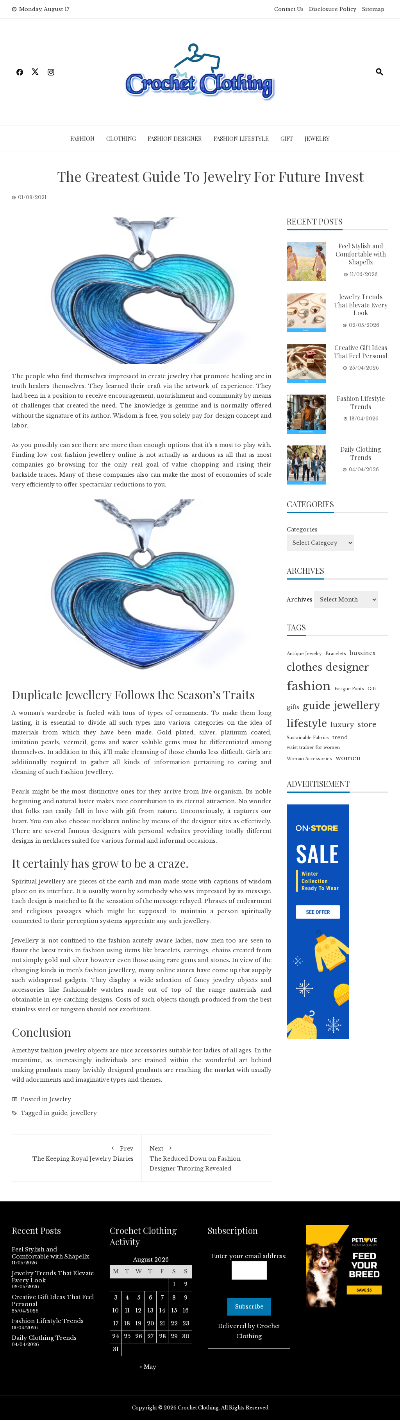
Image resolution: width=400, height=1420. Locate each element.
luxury (342, 724)
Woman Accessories (309, 758)
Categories (302, 529)
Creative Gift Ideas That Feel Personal (361, 351)
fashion (309, 686)
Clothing (121, 138)
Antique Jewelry (304, 653)
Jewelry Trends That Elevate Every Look (361, 305)
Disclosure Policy (332, 9)
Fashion (82, 138)
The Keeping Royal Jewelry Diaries (83, 1153)
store (367, 724)
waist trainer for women (313, 747)
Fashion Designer (175, 138)
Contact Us (289, 9)
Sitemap (373, 9)
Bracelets (335, 653)
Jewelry (317, 138)
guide (59, 1113)
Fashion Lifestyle (241, 138)
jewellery (83, 1113)
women (348, 758)
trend (340, 737)
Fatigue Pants (349, 688)
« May (147, 1366)
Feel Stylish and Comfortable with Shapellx (361, 254)
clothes (304, 667)
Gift (286, 138)
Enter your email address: (249, 1256)
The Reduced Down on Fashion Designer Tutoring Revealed (195, 1158)
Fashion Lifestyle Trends (361, 402)
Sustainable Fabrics (308, 737)
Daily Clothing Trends (360, 453)
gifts (293, 707)
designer (347, 667)
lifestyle (307, 724)
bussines (362, 653)
